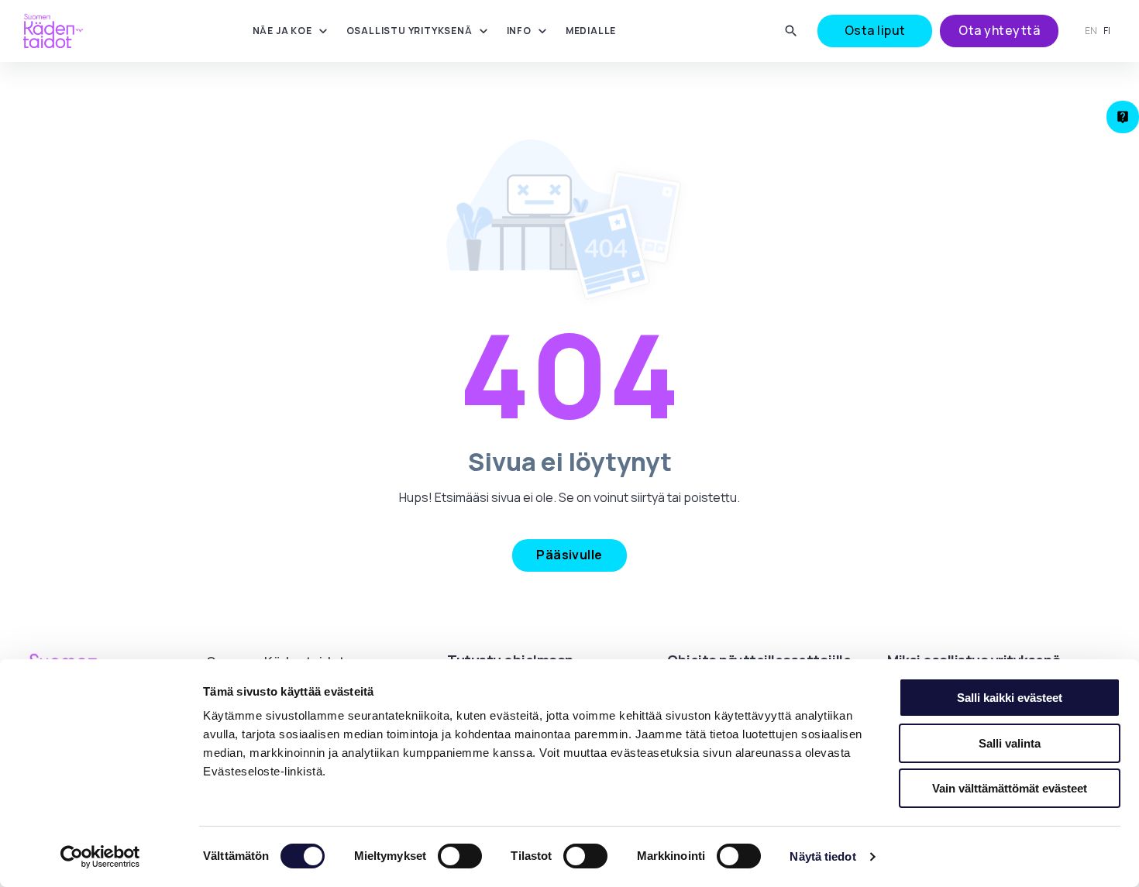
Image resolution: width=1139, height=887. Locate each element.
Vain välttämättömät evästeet (1009, 788)
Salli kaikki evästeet (1009, 697)
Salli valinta (1010, 743)
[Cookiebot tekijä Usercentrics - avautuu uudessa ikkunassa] (100, 856)
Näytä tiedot (822, 856)
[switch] (460, 856)
